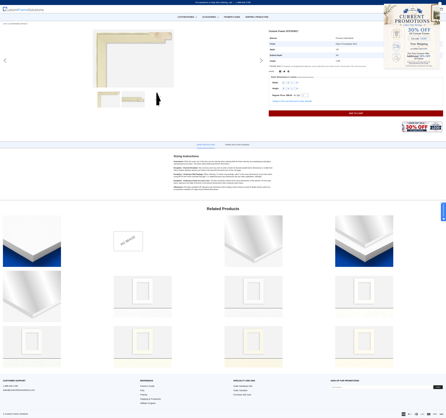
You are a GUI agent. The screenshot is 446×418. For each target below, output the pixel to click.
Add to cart (356, 113)
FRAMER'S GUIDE (232, 17)
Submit (438, 387)
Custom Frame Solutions (16, 414)
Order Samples (240, 390)
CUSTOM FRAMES (186, 17)
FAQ (142, 390)
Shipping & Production (150, 399)
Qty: (298, 95)
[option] (133, 58)
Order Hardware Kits (242, 386)
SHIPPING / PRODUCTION (256, 17)
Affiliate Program (148, 403)
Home (5, 24)
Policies (143, 395)
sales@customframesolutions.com (19, 390)
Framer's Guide (147, 386)
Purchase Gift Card (242, 395)
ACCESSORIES (209, 17)
